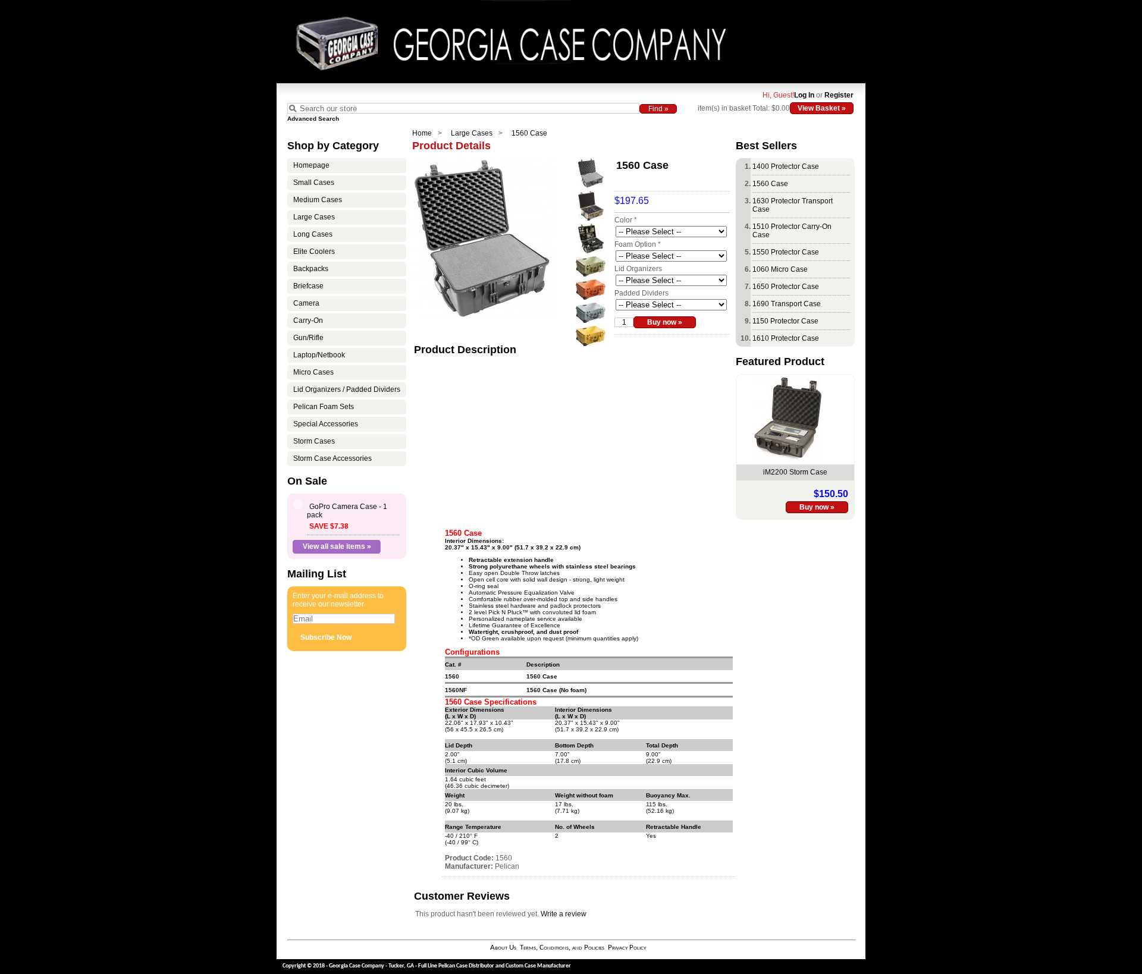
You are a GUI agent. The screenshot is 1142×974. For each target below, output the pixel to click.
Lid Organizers (638, 269)
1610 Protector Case (785, 338)
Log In (804, 95)
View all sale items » (337, 546)
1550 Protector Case (785, 252)
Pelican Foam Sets (323, 407)
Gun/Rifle (308, 338)
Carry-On (308, 320)
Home (422, 133)
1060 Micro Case (780, 269)
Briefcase (308, 286)
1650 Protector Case (785, 286)
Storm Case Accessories (332, 458)
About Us (503, 947)
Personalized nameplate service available (525, 618)
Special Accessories (325, 424)
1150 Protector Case (785, 321)
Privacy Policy (627, 947)
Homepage (311, 165)
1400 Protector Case (785, 166)
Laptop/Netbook (319, 355)
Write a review (563, 914)
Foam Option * (637, 244)
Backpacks (310, 269)
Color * (625, 220)
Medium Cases (317, 200)
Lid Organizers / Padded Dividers (346, 389)
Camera (306, 303)
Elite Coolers (314, 251)
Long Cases (312, 234)
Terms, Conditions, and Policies (562, 947)
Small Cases (313, 182)
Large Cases (471, 133)
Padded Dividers (641, 293)
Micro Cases (313, 372)
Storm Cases (314, 441)
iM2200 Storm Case (795, 472)
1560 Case (529, 133)
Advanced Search (313, 118)
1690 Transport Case (786, 304)
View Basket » (822, 108)
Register (839, 95)
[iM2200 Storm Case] (787, 457)
